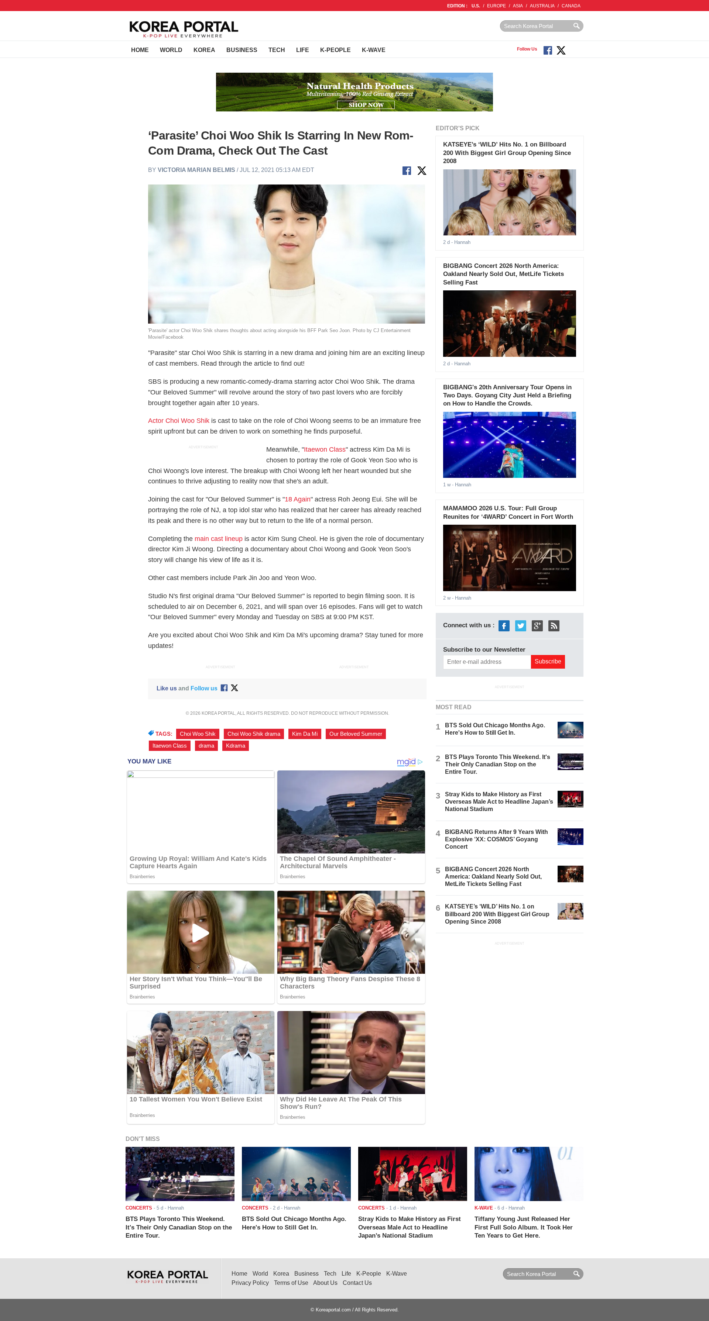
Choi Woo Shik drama (253, 734)
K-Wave (374, 50)
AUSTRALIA (542, 5)
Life (302, 50)
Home (140, 50)
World (171, 50)
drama (206, 746)
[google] (537, 625)
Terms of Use (291, 1283)
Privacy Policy (250, 1283)
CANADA (571, 5)
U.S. (476, 5)
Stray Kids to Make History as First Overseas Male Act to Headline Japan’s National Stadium (499, 801)
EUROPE (496, 5)
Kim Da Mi (305, 734)
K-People (335, 50)
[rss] (554, 625)
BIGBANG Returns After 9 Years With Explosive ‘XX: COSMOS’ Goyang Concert (496, 839)
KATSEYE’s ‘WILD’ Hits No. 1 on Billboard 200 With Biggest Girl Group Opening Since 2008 (507, 153)
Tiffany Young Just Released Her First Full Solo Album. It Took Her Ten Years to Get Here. (524, 1227)
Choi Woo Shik (198, 734)
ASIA (518, 5)
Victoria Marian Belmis (196, 170)
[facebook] (504, 625)
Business (241, 50)
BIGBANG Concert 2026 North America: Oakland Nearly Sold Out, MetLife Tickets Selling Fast (503, 274)
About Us (325, 1283)
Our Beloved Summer (355, 734)
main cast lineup (219, 538)
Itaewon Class (325, 449)
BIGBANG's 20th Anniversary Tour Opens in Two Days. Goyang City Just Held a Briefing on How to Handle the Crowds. (507, 395)
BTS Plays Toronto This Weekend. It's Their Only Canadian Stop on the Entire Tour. (497, 764)
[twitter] (520, 625)
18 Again (298, 499)
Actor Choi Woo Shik (178, 420)
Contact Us (357, 1283)
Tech (276, 50)
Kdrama (235, 746)
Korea (204, 50)
